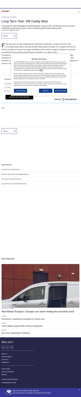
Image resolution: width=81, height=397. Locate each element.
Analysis (4, 316)
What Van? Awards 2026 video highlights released (15, 174)
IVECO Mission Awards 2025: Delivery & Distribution (22, 326)
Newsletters (5, 362)
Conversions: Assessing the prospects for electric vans (23, 319)
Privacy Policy (6, 369)
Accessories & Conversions (9, 17)
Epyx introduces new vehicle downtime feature (14, 183)
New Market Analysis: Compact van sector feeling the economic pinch (38, 311)
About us (4, 354)
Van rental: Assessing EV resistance (16, 333)
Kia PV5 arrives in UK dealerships (11, 169)
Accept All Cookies (60, 90)
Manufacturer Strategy (7, 308)
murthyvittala (5, 30)
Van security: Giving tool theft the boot (12, 179)
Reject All (45, 90)
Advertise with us (7, 357)
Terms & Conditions (8, 372)
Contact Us (5, 359)
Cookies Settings (20, 90)
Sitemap (4, 374)
